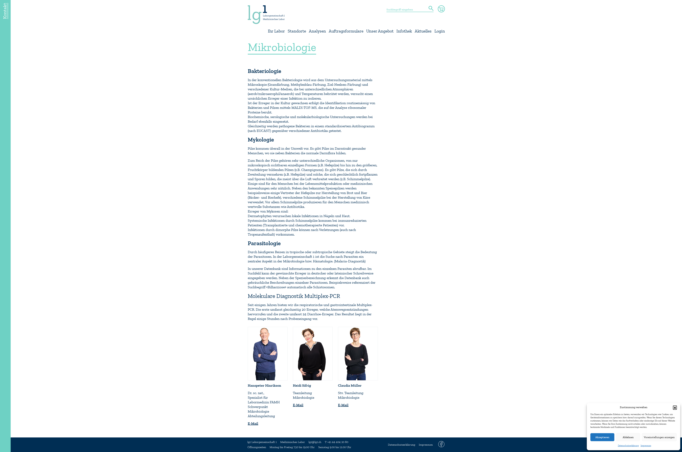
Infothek (404, 31)
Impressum (646, 445)
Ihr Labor (276, 31)
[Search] (431, 9)
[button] (675, 407)
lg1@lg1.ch (314, 442)
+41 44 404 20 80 (337, 442)
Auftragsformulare (346, 31)
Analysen (317, 31)
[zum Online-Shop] (441, 8)
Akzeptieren (602, 437)
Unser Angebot (380, 31)
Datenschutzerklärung (628, 445)
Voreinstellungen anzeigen (659, 437)
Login (439, 31)
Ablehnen (628, 437)
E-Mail (253, 423)
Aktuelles (423, 31)
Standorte (297, 31)
